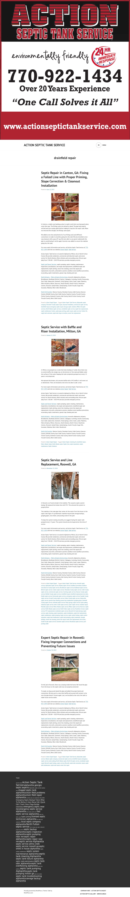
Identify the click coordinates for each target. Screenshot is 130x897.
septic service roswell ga (27, 846)
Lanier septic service (73, 604)
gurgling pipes (78, 600)
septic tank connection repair (77, 763)
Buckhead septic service (80, 587)
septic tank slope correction (60, 313)
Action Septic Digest (51, 302)
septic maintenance (46, 615)
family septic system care (31, 811)
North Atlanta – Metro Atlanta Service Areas (54, 277)
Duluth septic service (46, 596)
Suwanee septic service (63, 621)
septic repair (69, 311)
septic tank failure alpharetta (30, 858)
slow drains (83, 619)
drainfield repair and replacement (33, 797)
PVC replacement (50, 611)
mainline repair (84, 604)
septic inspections (74, 444)
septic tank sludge (38, 873)
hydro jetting (84, 602)
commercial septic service (81, 304)
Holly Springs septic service (73, 602)
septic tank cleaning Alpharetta (30, 855)
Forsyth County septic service (56, 598)
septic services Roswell (63, 763)
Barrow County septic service (52, 587)
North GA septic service (73, 761)
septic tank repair (55, 765)
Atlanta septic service (64, 585)
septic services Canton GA (80, 311)
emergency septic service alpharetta (29, 810)
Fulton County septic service (72, 598)
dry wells (85, 594)
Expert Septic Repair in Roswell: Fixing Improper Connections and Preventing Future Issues (63, 641)
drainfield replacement (76, 594)
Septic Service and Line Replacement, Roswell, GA (58, 462)
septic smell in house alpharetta (30, 847)
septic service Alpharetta (31, 841)
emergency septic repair (56, 307)
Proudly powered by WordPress (33, 891)
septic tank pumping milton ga (26, 872)
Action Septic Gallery (88, 894)
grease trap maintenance (67, 600)
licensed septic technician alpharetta (30, 817)
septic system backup (74, 615)
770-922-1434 (19, 782)
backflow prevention (76, 585)
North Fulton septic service (67, 609)
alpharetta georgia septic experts (29, 786)
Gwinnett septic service (59, 602)
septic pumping (56, 615)
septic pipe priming (61, 311)
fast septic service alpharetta (28, 812)
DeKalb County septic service (53, 594)
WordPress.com (28, 893)
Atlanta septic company (51, 759)
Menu (104, 145)
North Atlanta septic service (52, 609)
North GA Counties (46, 292)
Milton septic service (74, 607)
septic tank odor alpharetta (30, 862)
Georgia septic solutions (70, 307)
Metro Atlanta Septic (46, 444)
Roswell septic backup (50, 763)
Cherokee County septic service (73, 590)
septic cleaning (49, 613)
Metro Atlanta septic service (61, 607)
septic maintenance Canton (48, 311)
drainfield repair (45, 307)
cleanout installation (68, 304)
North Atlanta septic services (53, 309)
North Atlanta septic (57, 444)
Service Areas (101, 894)
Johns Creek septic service (61, 604)
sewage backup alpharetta (28, 879)
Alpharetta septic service (52, 585)
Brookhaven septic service (67, 587)
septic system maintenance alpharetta (27, 852)
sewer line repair (61, 619)
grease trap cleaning (54, 600)
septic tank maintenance (53, 617)
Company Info (85, 891)
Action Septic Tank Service (44, 145)
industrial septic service (47, 604)
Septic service (64, 615)
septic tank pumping (65, 617)
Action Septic (65, 442)
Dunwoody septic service (59, 596)
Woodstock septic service (76, 621)
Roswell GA (72, 611)
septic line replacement (81, 309)
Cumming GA (73, 442)
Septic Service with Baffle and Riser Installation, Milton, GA (61, 329)
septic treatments (75, 617)
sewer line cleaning (51, 619)
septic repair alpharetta (26, 837)
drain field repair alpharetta (29, 796)
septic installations (68, 613)
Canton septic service (58, 590)
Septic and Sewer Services (48, 264)
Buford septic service (46, 590)
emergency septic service (73, 596)
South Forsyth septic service (48, 621)
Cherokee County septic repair (54, 304)
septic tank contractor (46, 313)
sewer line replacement (74, 313)
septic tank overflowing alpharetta (28, 864)
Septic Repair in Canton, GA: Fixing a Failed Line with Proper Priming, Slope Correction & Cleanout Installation (64, 179)
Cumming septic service (69, 592)
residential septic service (68, 309)
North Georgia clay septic (35, 827)
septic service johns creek (28, 843)
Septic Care (66, 444)
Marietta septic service (47, 607)
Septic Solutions (52, 446)
